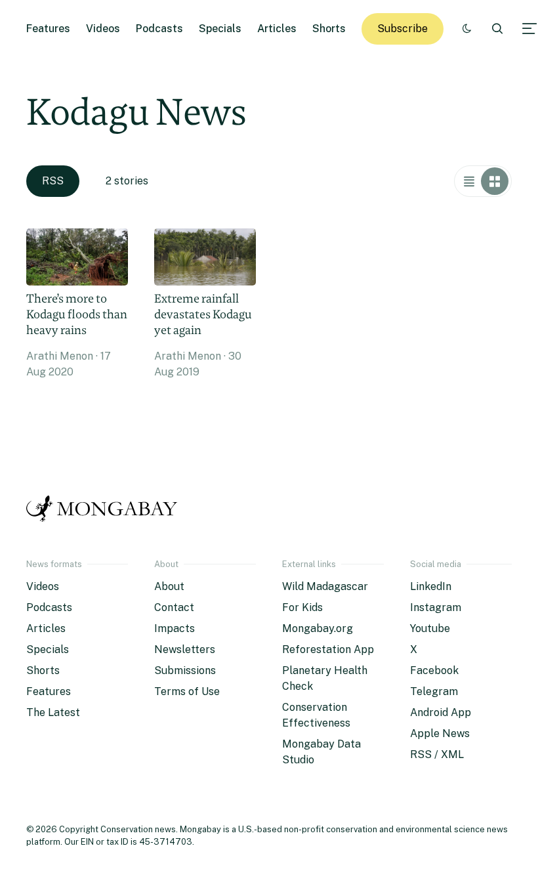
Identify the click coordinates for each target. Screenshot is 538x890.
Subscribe (402, 28)
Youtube (430, 628)
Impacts (174, 628)
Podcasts (159, 28)
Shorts (329, 28)
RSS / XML (437, 754)
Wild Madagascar (325, 586)
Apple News (440, 733)
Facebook (434, 670)
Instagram (435, 607)
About (169, 586)
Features (48, 28)
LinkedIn (430, 586)
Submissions (185, 670)
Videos (103, 28)
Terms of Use (187, 691)
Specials (220, 28)
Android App (440, 712)
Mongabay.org (317, 628)
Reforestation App (328, 649)
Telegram (434, 691)
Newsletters (184, 649)
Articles (277, 28)
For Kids (302, 607)
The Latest (53, 712)
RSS (53, 181)
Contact (174, 607)
